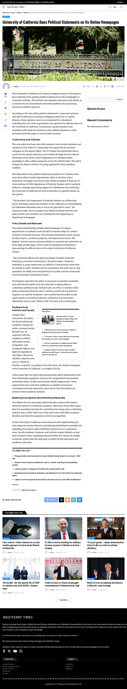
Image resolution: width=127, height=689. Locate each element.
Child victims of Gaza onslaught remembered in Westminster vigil (62, 584)
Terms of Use (48, 2)
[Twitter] (9, 651)
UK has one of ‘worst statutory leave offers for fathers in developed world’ (66, 320)
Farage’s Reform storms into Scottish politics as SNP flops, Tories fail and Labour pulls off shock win (60, 352)
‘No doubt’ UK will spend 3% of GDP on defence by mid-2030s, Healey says (21, 585)
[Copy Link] (108, 86)
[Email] (104, 86)
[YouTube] (15, 651)
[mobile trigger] (4, 7)
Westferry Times (63, 684)
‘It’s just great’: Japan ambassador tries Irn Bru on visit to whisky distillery (105, 545)
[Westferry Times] (16, 7)
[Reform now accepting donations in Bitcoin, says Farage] (106, 568)
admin (16, 86)
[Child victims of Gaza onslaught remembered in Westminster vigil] (63, 568)
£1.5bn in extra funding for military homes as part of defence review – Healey (63, 545)
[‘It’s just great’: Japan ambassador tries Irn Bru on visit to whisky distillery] (106, 528)
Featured (25, 490)
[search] (110, 7)
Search (119, 99)
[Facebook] (4, 651)
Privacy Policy (34, 2)
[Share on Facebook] (93, 86)
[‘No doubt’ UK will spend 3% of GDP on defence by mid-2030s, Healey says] (21, 568)
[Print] (112, 86)
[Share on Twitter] (97, 86)
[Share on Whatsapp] (101, 86)
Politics (6, 17)
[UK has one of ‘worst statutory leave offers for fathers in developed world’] (48, 320)
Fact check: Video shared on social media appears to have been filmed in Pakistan (21, 545)
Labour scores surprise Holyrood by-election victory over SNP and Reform (48, 479)
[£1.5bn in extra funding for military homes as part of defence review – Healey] (63, 528)
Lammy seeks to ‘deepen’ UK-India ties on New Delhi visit (39, 469)
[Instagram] (21, 651)
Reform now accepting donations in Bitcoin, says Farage (105, 584)
